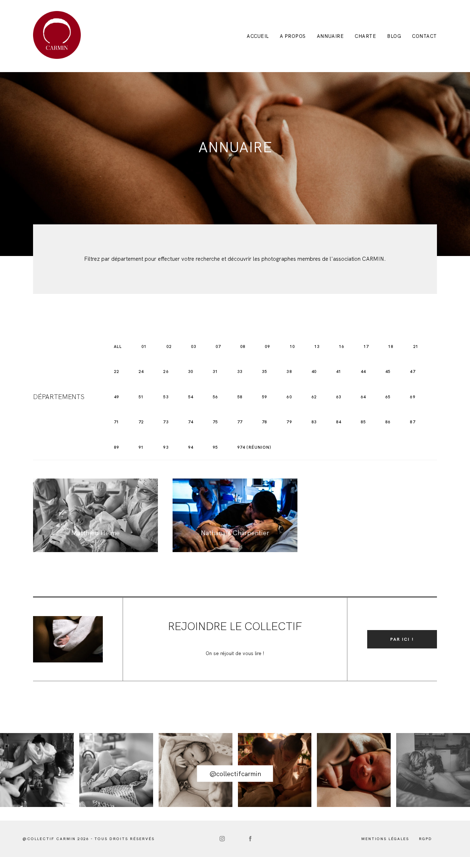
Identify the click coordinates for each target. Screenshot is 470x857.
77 (239, 421)
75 (215, 421)
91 (141, 447)
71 (116, 421)
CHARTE (365, 36)
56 (215, 396)
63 (338, 396)
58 (239, 396)
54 (190, 396)
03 (193, 346)
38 (289, 371)
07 (218, 346)
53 (165, 396)
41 (338, 371)
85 (363, 421)
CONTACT (424, 36)
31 (215, 371)
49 (116, 396)
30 (190, 371)
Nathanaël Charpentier (235, 515)
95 (215, 447)
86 (387, 421)
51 (141, 396)
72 (141, 421)
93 (165, 447)
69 (412, 396)
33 (239, 371)
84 (338, 421)
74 (190, 421)
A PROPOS (293, 36)
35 (264, 371)
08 (242, 346)
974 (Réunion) (254, 447)
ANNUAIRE (330, 36)
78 (264, 421)
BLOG (394, 36)
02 (168, 346)
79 (289, 421)
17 (366, 346)
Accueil (258, 36)
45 (387, 371)
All (118, 346)
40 (314, 371)
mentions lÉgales (385, 838)
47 (412, 371)
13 (316, 346)
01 (144, 346)
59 (264, 396)
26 (165, 371)
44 (363, 371)
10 (292, 346)
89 (116, 447)
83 (314, 421)
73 (165, 421)
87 (412, 421)
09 (267, 346)
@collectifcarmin (235, 773)
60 (289, 396)
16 (341, 346)
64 (363, 396)
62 (314, 396)
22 (116, 371)
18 (390, 346)
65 (387, 396)
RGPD (425, 838)
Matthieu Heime (95, 515)
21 (415, 346)
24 (141, 371)
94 (190, 447)
